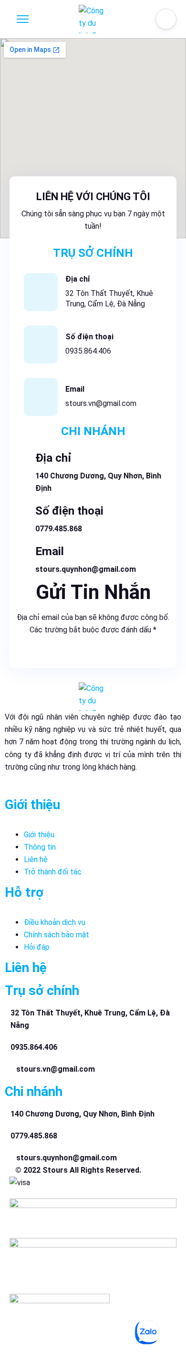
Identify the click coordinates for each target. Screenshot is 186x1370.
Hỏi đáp (37, 947)
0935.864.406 (88, 350)
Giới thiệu (39, 834)
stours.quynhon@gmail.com (85, 569)
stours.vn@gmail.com (100, 403)
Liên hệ (36, 859)
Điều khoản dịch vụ (54, 922)
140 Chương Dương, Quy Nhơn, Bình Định (82, 1113)
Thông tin (40, 847)
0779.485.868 (58, 528)
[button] (165, 19)
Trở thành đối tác (53, 871)
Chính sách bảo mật (56, 934)
